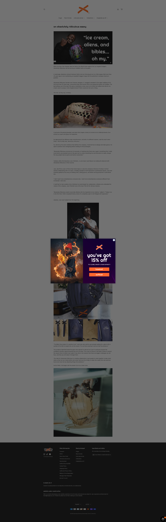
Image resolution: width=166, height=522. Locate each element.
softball (99, 275)
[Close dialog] (114, 240)
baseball (99, 269)
